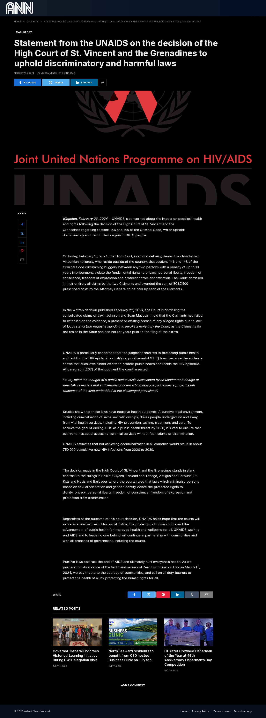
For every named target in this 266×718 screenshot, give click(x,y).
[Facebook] (22, 224)
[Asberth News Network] (19, 8)
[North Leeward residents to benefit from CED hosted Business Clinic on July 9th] (133, 632)
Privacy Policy (200, 711)
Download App (243, 711)
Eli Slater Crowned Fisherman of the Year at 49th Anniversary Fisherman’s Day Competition (188, 657)
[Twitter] (22, 233)
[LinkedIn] (22, 242)
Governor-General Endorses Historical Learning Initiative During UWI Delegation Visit (76, 655)
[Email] (22, 259)
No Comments (49, 73)
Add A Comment (133, 685)
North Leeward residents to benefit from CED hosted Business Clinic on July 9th (131, 655)
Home (184, 711)
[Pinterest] (22, 250)
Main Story (24, 32)
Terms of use (221, 711)
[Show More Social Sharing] (103, 82)
